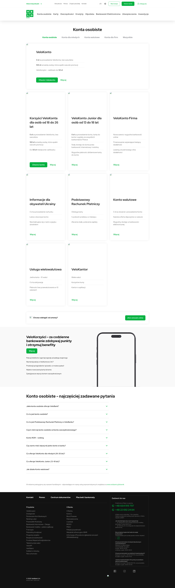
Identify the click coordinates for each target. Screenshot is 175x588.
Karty (56, 14)
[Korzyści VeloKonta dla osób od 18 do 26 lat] (45, 102)
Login (118, 537)
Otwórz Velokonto (47, 80)
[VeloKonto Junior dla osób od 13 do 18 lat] (87, 102)
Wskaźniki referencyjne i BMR (77, 532)
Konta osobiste (44, 14)
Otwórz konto (128, 4)
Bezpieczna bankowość (34, 538)
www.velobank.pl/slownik (115, 484)
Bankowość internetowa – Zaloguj (38, 524)
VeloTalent (30, 548)
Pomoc (65, 4)
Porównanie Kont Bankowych (36, 516)
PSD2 (69, 527)
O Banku (70, 511)
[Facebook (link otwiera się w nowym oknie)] (115, 571)
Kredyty (80, 14)
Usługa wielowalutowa (46, 269)
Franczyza (29, 530)
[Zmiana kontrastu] (105, 4)
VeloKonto (43, 52)
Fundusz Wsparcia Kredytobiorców (38, 540)
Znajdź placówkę (74, 4)
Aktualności (58, 4)
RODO (69, 524)
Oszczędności (67, 14)
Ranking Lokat (31, 519)
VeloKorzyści (30, 511)
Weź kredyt (114, 4)
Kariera (69, 514)
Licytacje (70, 522)
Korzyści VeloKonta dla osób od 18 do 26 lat (44, 122)
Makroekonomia (72, 519)
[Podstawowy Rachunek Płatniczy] (87, 184)
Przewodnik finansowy (34, 522)
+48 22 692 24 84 (124, 509)
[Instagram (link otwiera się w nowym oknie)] (124, 571)
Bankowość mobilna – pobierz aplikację (39, 527)
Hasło (118, 538)
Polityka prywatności (74, 530)
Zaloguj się (143, 4)
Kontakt (84, 4)
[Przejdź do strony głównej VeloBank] (29, 14)
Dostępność (30, 514)
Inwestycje (143, 14)
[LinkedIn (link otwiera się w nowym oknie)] (134, 571)
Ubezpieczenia (129, 14)
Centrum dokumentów (60, 497)
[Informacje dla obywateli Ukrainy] (45, 184)
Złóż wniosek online (135, 318)
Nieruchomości (31, 554)
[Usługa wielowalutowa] (45, 253)
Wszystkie (128, 37)
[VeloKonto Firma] (129, 102)
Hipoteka (89, 14)
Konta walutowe (92, 37)
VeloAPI (29, 546)
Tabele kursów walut (33, 543)
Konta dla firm (111, 37)
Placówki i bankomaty (85, 497)
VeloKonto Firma (125, 118)
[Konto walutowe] (129, 184)
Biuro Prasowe (72, 516)
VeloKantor (79, 269)
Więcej (63, 80)
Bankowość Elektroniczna (108, 14)
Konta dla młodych (71, 37)
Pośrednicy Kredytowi (33, 532)
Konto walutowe (125, 200)
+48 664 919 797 (124, 505)
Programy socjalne (32, 535)
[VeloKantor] (87, 253)
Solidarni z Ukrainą (32, 551)
